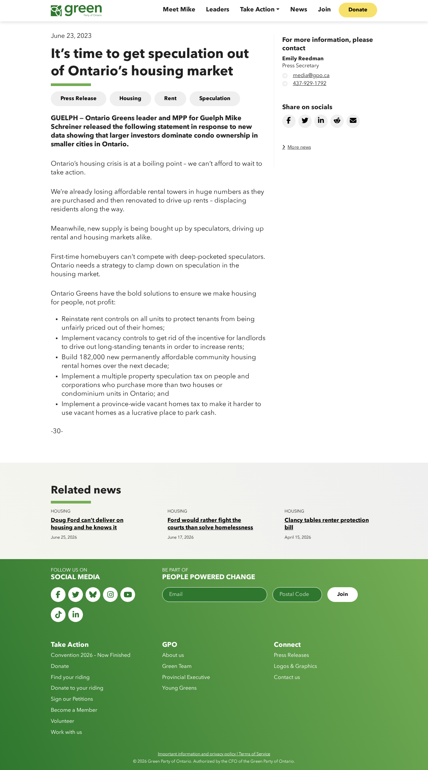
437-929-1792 (309, 83)
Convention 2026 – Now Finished (90, 655)
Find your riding (70, 677)
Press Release (79, 98)
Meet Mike (179, 10)
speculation (214, 98)
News (298, 10)
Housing (130, 98)
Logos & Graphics (295, 666)
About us (173, 655)
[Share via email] (353, 121)
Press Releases (291, 655)
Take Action (257, 10)
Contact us (287, 677)
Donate (357, 10)
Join (324, 10)
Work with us (66, 732)
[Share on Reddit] (337, 121)
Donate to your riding (77, 688)
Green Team (177, 666)
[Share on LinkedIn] (321, 121)
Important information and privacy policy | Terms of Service (214, 754)
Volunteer (62, 721)
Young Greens (179, 688)
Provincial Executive (186, 677)
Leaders (217, 10)
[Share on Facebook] (289, 121)
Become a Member (74, 710)
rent (170, 98)
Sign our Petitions (72, 699)
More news (299, 147)
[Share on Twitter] (305, 121)
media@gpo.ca (311, 75)
